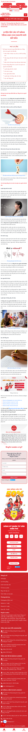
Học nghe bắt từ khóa (9, 73)
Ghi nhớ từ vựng (8, 71)
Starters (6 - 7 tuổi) (5, 603)
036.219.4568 (6, 1)
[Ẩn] (17, 46)
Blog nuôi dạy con (5, 591)
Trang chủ (3, 23)
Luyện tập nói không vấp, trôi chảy (12, 76)
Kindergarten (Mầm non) (7, 600)
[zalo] (13, 10)
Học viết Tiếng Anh (8, 78)
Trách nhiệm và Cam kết (6, 594)
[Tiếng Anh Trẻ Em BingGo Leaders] (6, 15)
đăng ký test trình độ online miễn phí (16, 408)
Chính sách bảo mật (5, 584)
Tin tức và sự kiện (5, 587)
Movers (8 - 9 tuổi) (5, 606)
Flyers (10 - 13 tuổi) (5, 609)
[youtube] (11, 10)
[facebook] (10, 10)
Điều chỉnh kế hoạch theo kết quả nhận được (15, 62)
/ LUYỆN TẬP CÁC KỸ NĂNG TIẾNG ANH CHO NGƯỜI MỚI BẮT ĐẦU (14, 25)
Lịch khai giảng (4, 581)
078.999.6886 (12, 1)
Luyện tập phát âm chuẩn (10, 69)
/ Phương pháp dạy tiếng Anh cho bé (14, 23)
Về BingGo (3, 578)
